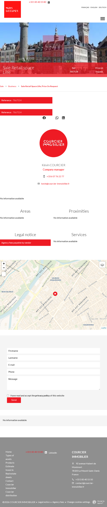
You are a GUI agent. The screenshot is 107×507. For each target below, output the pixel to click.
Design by (100, 502)
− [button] (4, 268)
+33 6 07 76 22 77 (55, 176)
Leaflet (103, 328)
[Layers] (102, 265)
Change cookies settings (78, 502)
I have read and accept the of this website (37, 395)
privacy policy (42, 395)
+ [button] (4, 263)
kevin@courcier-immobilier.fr (55, 183)
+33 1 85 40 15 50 (84, 479)
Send (14, 400)
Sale (2, 86)
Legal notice (44, 502)
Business (12, 86)
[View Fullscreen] (4, 274)
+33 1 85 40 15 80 (37, 2)
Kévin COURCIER (53, 165)
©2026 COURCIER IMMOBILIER (19, 502)
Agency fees (58, 502)
